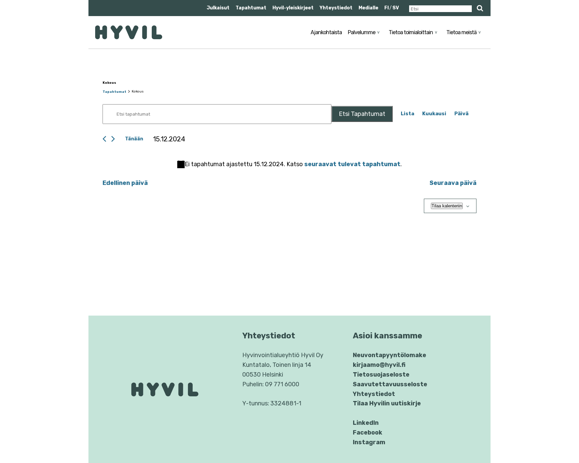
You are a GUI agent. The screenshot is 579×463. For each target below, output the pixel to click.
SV (395, 8)
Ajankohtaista (326, 32)
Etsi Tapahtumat (362, 114)
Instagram (369, 442)
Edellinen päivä (125, 183)
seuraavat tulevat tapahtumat (352, 164)
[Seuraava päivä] (113, 139)
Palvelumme (361, 32)
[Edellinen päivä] (104, 139)
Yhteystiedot (336, 8)
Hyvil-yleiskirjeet (293, 8)
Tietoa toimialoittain (411, 32)
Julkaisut (218, 8)
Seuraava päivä (453, 183)
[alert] (289, 164)
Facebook (367, 432)
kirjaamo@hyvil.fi (379, 365)
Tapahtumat (251, 8)
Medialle (368, 8)
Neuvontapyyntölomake (389, 355)
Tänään (134, 139)
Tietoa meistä (461, 32)
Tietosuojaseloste (381, 374)
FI (386, 8)
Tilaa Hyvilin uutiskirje (387, 403)
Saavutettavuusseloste (390, 384)
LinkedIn (366, 422)
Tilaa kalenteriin (447, 205)
